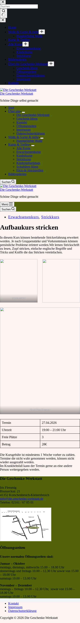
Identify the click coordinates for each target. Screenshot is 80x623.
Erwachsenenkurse (28, 152)
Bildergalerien (17, 174)
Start (11, 107)
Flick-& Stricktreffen (29, 170)
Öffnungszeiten (26, 126)
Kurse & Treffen (19, 144)
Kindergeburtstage (28, 163)
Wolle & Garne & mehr (23, 137)
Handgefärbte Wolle (29, 141)
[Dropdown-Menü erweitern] (23, 112)
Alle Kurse (23, 148)
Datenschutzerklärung (30, 133)
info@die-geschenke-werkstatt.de (21, 498)
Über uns (14, 111)
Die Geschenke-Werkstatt (16, 93)
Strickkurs (50, 217)
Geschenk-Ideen (27, 118)
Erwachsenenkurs (23, 217)
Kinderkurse (24, 155)
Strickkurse (23, 159)
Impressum (23, 129)
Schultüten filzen (27, 166)
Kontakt (21, 122)
